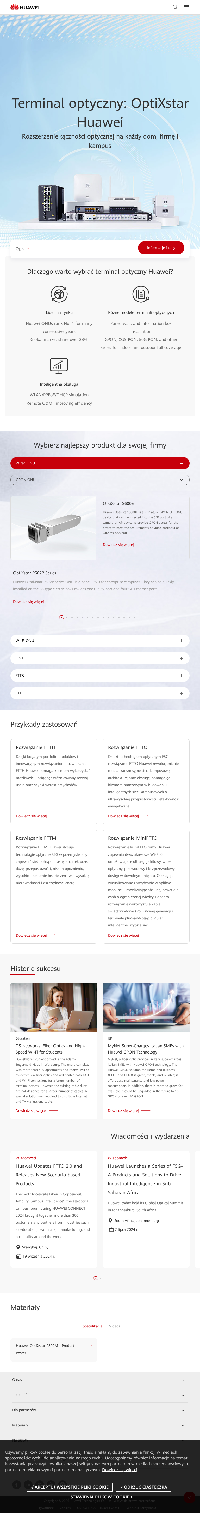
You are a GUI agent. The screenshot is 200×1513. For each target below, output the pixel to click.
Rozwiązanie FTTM (36, 838)
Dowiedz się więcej (119, 1469)
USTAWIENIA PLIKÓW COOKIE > (100, 1497)
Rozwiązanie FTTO (127, 747)
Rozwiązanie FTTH (35, 747)
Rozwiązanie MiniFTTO (132, 838)
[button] (61, 617)
